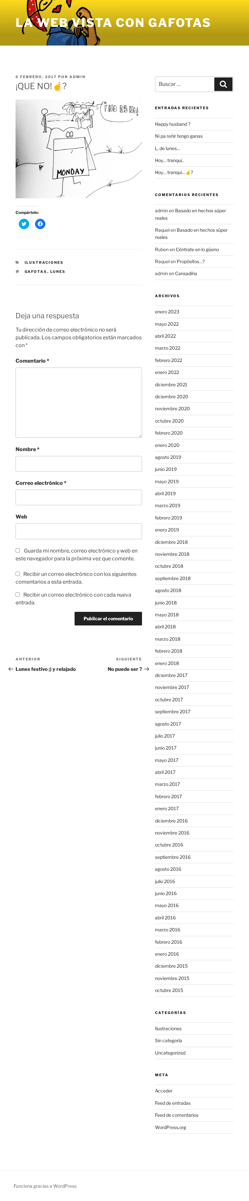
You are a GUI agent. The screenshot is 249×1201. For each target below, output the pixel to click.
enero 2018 (167, 663)
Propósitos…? (191, 261)
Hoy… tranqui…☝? (174, 172)
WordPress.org (170, 1127)
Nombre (28, 449)
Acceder (163, 1090)
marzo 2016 (167, 929)
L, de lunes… (167, 148)
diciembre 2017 (171, 675)
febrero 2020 (169, 433)
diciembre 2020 (171, 396)
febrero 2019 (168, 517)
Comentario (32, 361)
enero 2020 (167, 445)
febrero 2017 (168, 796)
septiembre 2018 (173, 578)
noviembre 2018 (172, 554)
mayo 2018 (167, 614)
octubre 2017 (169, 699)
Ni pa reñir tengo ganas (179, 136)
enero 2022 (167, 372)
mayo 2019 (167, 481)
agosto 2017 (168, 724)
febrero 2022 (168, 360)
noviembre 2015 (172, 978)
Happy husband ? (172, 124)
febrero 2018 (168, 651)
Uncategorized (170, 1052)
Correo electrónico (41, 483)
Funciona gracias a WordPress (45, 1186)
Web (21, 517)
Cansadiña (186, 273)
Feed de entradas (173, 1103)
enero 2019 (167, 529)
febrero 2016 (168, 942)
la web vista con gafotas (113, 23)
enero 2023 (167, 311)
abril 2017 (165, 772)
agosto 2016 (168, 869)
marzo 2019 (167, 505)
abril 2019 (165, 493)
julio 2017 (165, 736)
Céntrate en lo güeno (197, 249)
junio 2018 (166, 602)
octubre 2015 (169, 990)
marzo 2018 (167, 639)
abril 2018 (165, 626)
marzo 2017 (167, 784)
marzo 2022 (167, 348)
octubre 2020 (169, 421)
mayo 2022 (167, 324)
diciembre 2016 (171, 820)
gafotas (36, 271)
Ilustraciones (44, 262)
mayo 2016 (167, 905)
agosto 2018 (168, 590)
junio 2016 (166, 893)
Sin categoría (168, 1040)
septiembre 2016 (173, 857)
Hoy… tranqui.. (169, 160)
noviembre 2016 (172, 832)
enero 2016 (167, 954)
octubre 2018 (169, 566)
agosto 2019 (168, 457)
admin (77, 77)
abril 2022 (165, 336)
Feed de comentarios (176, 1115)
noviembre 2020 (172, 408)
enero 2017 (167, 808)
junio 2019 (166, 469)
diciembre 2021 (171, 384)
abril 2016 (165, 917)
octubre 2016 (169, 844)
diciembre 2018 (171, 542)
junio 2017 (165, 748)
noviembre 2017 (172, 687)
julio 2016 (165, 881)
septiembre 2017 (172, 711)
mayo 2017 (166, 760)
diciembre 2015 (171, 966)
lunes (58, 271)
